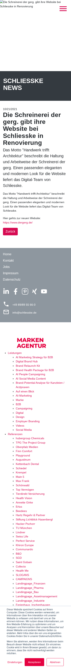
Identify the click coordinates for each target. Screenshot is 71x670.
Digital (19, 412)
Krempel (21, 472)
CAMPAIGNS (24, 579)
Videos (20, 425)
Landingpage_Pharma (30, 587)
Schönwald (22, 485)
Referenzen (15, 434)
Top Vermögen (25, 489)
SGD (19, 557)
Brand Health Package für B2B (35, 370)
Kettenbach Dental (27, 464)
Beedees (21, 511)
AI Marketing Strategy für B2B (34, 357)
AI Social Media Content (31, 378)
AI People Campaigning (30, 374)
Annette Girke (24, 502)
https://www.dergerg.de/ (18, 222)
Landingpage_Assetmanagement (36, 596)
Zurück (10, 231)
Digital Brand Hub (27, 361)
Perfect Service (25, 540)
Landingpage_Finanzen (30, 583)
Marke (20, 399)
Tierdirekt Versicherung (30, 493)
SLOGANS (22, 575)
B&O (18, 553)
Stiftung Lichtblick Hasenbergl (34, 519)
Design (20, 416)
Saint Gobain (24, 562)
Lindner (20, 532)
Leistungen (15, 352)
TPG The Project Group (30, 442)
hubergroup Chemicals (30, 438)
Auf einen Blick (25, 391)
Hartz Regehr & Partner (30, 515)
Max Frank (22, 480)
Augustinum (23, 459)
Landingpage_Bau (27, 592)
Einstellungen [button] (14, 662)
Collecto (21, 566)
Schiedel (21, 468)
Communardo (24, 549)
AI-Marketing (24, 395)
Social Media (24, 429)
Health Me (22, 570)
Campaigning (24, 408)
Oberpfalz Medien (27, 447)
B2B (18, 404)
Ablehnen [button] (55, 662)
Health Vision (24, 498)
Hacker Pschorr (25, 523)
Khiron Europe (25, 545)
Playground (23, 455)
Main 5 (20, 476)
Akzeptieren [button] (34, 662)
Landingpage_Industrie (30, 600)
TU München (24, 528)
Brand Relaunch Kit (28, 365)
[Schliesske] (35, 339)
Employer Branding (28, 421)
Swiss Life (22, 536)
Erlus (19, 506)
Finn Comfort (24, 451)
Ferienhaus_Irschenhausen (33, 604)
